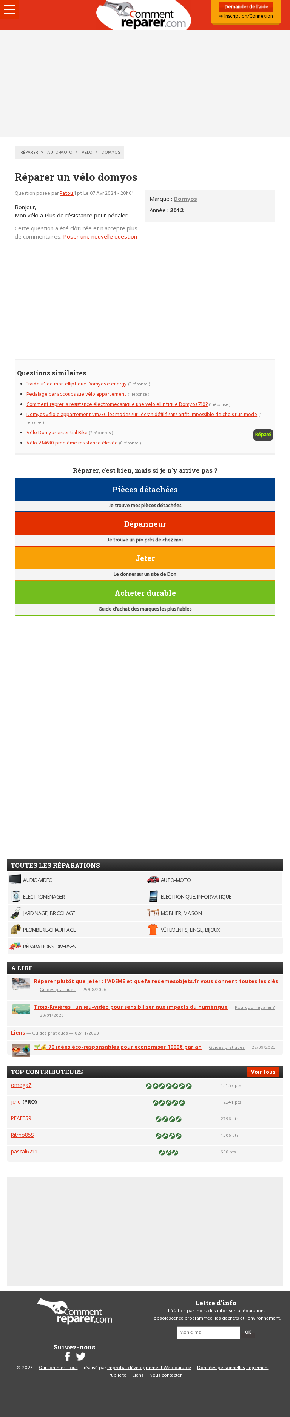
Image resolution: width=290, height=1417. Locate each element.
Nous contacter (166, 1375)
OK (248, 1332)
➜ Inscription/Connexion (246, 16)
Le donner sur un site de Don (145, 574)
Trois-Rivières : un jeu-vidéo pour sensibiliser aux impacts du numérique (131, 1006)
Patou (67, 193)
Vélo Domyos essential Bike (57, 433)
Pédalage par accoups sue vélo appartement (77, 394)
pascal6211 (24, 1151)
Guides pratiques (58, 989)
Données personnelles (221, 1368)
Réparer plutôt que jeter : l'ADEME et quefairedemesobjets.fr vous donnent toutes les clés (156, 981)
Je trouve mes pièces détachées (145, 506)
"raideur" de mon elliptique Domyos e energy (76, 384)
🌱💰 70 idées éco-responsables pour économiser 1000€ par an (118, 1046)
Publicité (117, 1375)
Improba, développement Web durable (149, 1368)
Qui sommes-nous (58, 1368)
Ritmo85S (22, 1134)
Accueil (145, 15)
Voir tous (263, 1071)
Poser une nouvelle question (100, 236)
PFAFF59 (21, 1118)
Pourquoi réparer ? (255, 1007)
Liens (18, 1032)
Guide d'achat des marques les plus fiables (145, 609)
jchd (16, 1101)
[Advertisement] (145, 84)
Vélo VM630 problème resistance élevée (72, 443)
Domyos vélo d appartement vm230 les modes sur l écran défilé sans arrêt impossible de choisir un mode (141, 415)
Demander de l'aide (246, 7)
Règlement (257, 1368)
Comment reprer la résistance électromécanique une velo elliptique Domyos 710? (117, 405)
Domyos (185, 198)
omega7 (21, 1085)
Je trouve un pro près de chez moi (145, 540)
